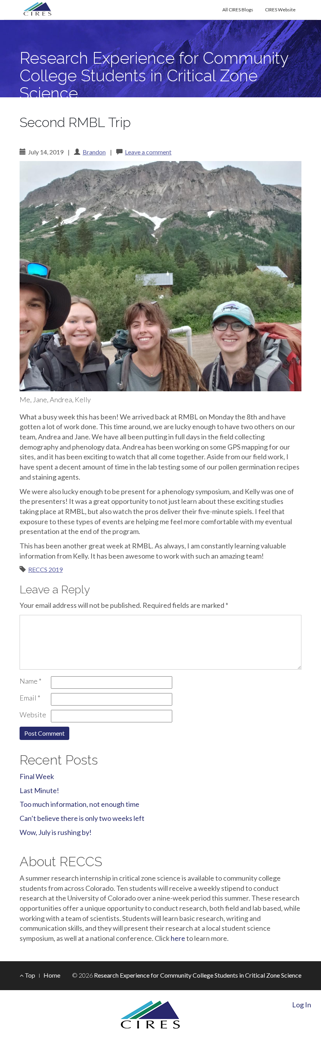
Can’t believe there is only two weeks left (82, 818)
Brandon (94, 152)
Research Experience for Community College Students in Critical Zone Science (154, 75)
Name (30, 681)
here (178, 938)
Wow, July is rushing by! (56, 832)
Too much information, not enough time (79, 804)
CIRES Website (280, 10)
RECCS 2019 (45, 569)
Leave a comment (148, 152)
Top (29, 975)
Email (30, 697)
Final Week (37, 776)
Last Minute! (39, 790)
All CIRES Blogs (237, 10)
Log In (301, 1004)
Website (33, 714)
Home (51, 975)
